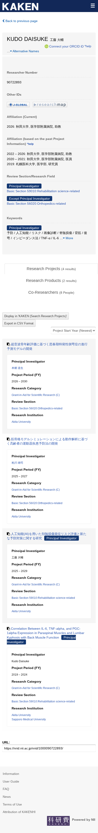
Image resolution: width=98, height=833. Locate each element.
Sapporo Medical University (29, 719)
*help (88, 46)
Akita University (21, 421)
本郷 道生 (17, 368)
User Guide (11, 781)
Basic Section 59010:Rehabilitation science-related (43, 191)
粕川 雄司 (17, 462)
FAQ (6, 789)
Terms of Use (12, 804)
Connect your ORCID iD (66, 46)
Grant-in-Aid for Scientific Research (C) (36, 395)
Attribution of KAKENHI (19, 812)
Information (11, 774)
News (7, 796)
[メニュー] (92, 5)
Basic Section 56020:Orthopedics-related (36, 203)
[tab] (51, 269)
